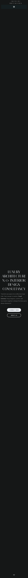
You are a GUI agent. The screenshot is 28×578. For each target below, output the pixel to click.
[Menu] (14, 7)
